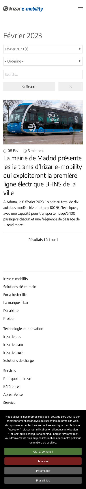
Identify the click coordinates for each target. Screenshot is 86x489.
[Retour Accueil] (23, 9)
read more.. (15, 225)
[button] (80, 9)
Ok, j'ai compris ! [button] (43, 451)
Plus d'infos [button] (43, 480)
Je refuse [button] (43, 461)
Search (31, 86)
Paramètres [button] (43, 470)
